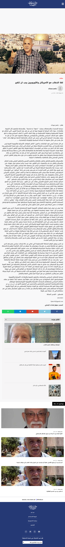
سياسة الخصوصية (32, 521)
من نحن (32, 512)
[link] (26, 531)
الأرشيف (32, 525)
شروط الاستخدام (32, 517)
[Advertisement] (32, 21)
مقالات (61, 78)
